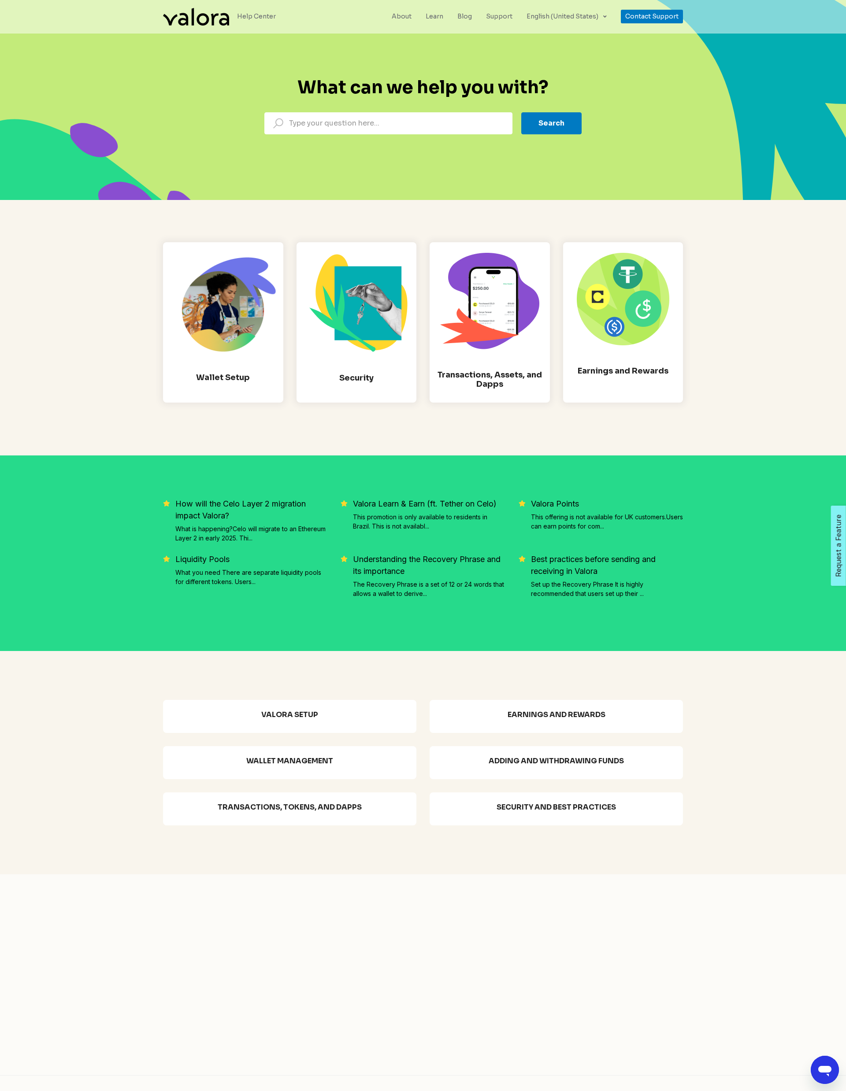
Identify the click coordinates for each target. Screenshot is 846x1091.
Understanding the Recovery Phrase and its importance (427, 565)
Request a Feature (838, 545)
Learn (434, 16)
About (402, 16)
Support (499, 16)
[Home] (196, 16)
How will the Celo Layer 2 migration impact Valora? (240, 509)
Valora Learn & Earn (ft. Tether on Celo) (425, 503)
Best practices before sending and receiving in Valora (593, 565)
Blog (464, 16)
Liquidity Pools (202, 559)
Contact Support (652, 16)
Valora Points (555, 503)
